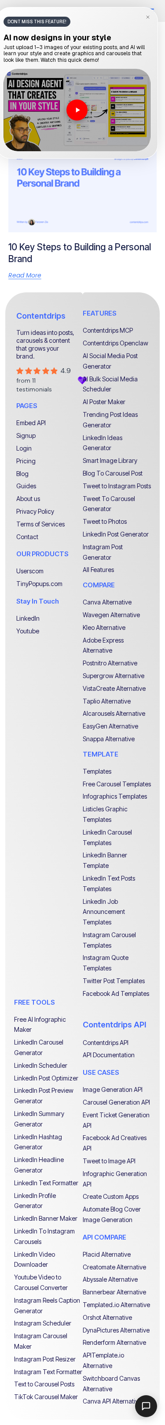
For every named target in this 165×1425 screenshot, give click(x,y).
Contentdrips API (114, 1024)
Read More (24, 275)
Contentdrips (41, 315)
